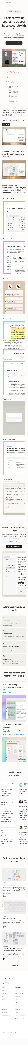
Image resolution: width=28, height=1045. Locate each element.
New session (8, 559)
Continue (21, 583)
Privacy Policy (5, 1012)
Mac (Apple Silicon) (20, 993)
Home (10, 11)
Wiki (3, 996)
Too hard (21, 585)
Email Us (17, 1022)
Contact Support (19, 1019)
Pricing (3, 999)
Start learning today (14, 546)
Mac (16, 990)
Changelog (4, 990)
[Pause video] (24, 64)
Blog (16, 1012)
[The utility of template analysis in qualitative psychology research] (14, 946)
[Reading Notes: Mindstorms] (14, 883)
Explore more (14, 965)
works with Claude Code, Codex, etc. (11, 481)
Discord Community (20, 1015)
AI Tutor (17, 11)
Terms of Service (6, 1015)
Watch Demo (13, 541)
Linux (16, 999)
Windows (17, 996)
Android (17, 1006)
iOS (16, 1002)
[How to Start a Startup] (14, 914)
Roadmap (4, 993)
